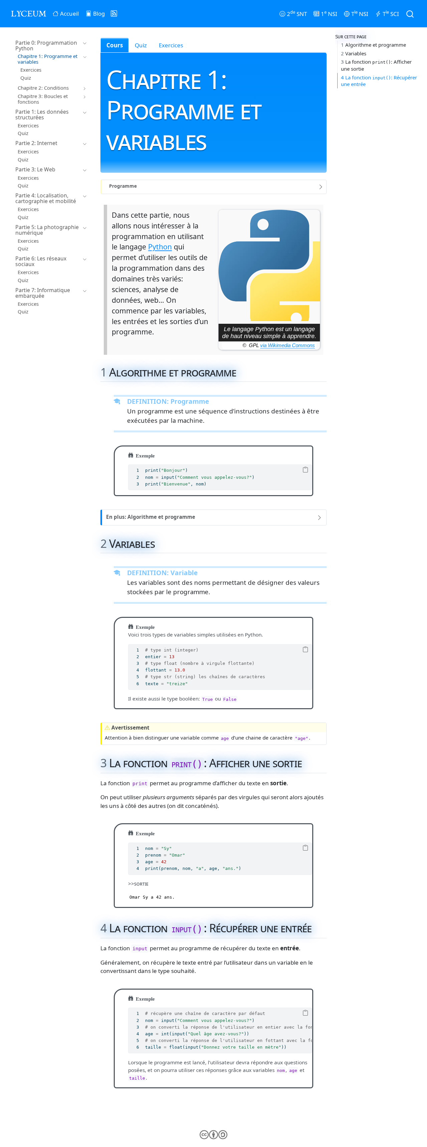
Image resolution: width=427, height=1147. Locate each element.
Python (160, 246)
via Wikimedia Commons (287, 345)
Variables (353, 53)
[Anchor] (244, 371)
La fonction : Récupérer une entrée (379, 81)
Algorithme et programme (373, 45)
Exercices (171, 45)
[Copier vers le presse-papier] (305, 470)
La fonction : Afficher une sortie (376, 65)
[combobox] (410, 13)
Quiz (141, 45)
